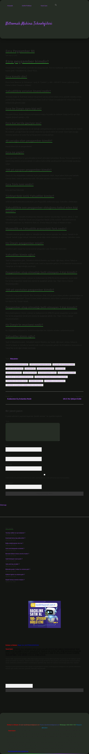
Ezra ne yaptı (60, 368)
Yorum (7, 421)
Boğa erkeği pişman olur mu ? (14, 543)
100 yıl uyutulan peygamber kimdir (17, 364)
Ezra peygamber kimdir (14, 372)
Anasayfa (10, 6)
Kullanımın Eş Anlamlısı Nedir (19, 399)
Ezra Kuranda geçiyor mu (45, 368)
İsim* (7, 445)
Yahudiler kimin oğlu (36, 381)
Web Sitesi (9, 464)
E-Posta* (8, 455)
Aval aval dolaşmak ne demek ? (15, 548)
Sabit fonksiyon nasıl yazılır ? (14, 559)
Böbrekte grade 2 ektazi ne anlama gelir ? (18, 569)
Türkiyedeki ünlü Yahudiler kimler (16, 381)
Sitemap (3, 505)
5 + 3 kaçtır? (10, 483)
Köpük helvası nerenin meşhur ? (15, 579)
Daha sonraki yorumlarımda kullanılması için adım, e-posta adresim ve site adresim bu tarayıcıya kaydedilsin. (38, 478)
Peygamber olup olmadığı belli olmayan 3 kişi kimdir (51, 377)
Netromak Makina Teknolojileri (29, 23)
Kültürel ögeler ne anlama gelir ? (15, 574)
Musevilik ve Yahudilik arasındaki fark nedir (19, 377)
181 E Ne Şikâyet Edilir (72, 399)
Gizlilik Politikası (26, 6)
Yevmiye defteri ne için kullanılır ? (15, 533)
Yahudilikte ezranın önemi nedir (54, 381)
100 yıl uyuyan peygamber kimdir (40, 364)
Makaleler (14, 359)
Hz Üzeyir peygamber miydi (47, 372)
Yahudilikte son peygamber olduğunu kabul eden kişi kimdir (24, 385)
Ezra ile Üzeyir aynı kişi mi (14, 368)
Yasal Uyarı (44, 6)
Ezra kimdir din (30, 368)
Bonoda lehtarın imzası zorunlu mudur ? (17, 553)
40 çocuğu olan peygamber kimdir (64, 364)
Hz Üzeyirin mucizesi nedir (67, 372)
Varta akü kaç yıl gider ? (13, 564)
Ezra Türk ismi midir (30, 372)
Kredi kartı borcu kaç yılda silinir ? (15, 538)
